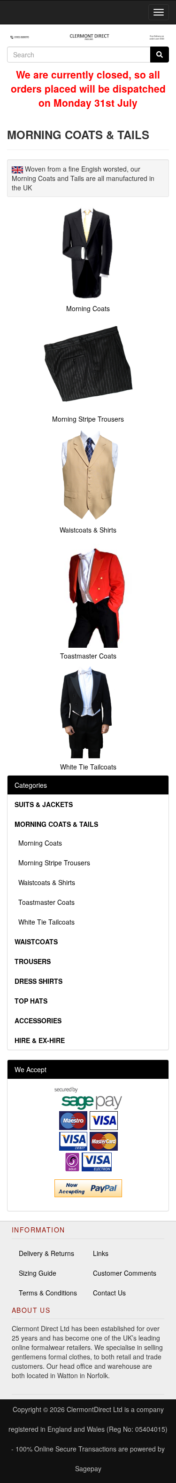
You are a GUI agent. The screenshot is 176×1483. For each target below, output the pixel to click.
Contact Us (109, 1292)
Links (100, 1253)
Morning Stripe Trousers (52, 862)
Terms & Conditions (48, 1292)
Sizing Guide (37, 1273)
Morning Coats (38, 842)
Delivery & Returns (46, 1253)
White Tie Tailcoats (45, 921)
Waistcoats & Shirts (45, 882)
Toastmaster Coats (45, 902)
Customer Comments (124, 1273)
